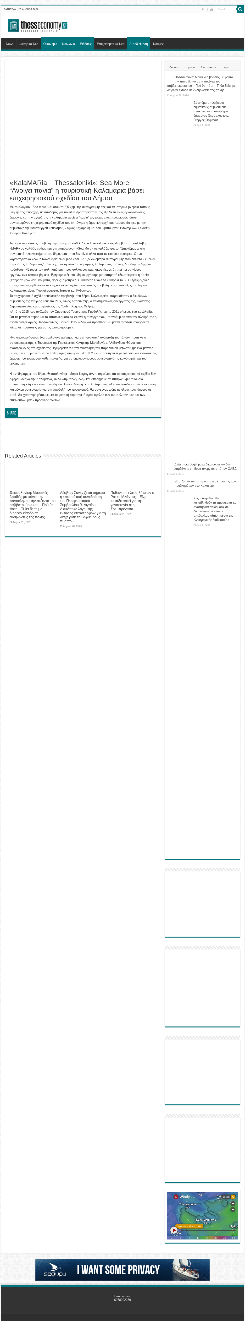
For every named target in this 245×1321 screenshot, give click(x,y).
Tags (225, 67)
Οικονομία (50, 44)
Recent (173, 67)
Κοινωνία (68, 44)
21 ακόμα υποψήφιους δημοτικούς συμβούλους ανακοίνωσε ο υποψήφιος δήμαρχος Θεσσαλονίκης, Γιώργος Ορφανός (211, 111)
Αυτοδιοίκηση (138, 44)
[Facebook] (207, 9)
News (10, 44)
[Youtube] (211, 9)
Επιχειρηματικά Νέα (111, 44)
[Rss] (203, 9)
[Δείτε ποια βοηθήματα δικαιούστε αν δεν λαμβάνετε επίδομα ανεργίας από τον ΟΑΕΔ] (169, 464)
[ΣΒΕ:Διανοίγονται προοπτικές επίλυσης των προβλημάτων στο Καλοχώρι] (169, 481)
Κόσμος (158, 44)
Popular (189, 67)
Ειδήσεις (86, 44)
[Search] (240, 9)
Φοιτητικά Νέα (29, 44)
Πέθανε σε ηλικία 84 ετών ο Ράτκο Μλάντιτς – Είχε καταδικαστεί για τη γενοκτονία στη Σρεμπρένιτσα (132, 501)
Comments (208, 67)
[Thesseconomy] (38, 24)
